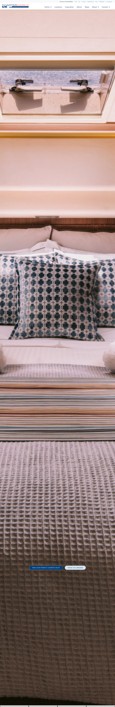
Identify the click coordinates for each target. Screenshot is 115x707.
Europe (84, 1)
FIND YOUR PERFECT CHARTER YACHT (46, 568)
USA (76, 1)
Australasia (109, 1)
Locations (58, 7)
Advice (79, 7)
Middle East (90, 1)
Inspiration (69, 7)
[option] (57, 353)
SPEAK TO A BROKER (75, 568)
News (87, 7)
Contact (105, 7)
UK (79, 1)
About (94, 7)
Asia (96, 1)
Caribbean (101, 1)
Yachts (47, 7)
